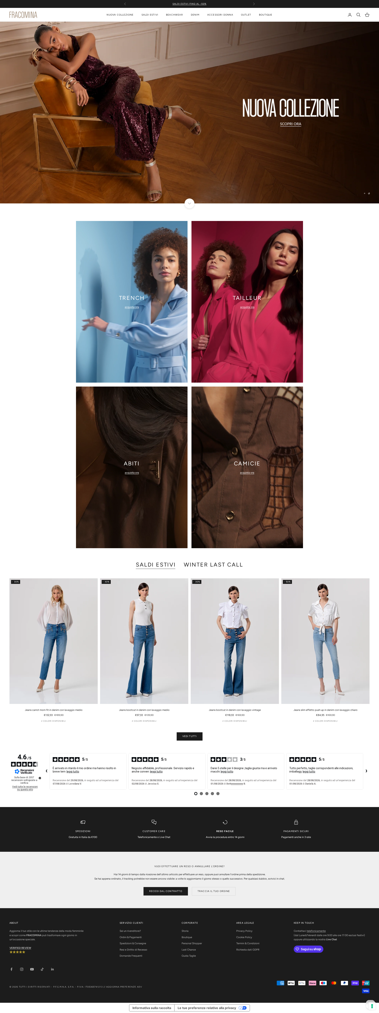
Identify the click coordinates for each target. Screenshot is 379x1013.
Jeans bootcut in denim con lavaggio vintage (235, 709)
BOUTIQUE (265, 14)
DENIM (195, 14)
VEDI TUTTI (189, 736)
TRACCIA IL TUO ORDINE (214, 891)
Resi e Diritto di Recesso (133, 949)
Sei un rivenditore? (130, 930)
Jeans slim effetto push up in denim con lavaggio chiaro (325, 709)
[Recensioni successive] (366, 771)
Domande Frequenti (131, 955)
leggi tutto (73, 771)
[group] (189, 112)
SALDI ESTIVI (150, 14)
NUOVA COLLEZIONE (120, 14)
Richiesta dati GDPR (247, 949)
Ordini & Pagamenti (131, 937)
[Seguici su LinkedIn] (52, 969)
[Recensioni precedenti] (46, 771)
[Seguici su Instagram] (22, 969)
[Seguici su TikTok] (42, 969)
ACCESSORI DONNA (220, 14)
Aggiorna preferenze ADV (124, 987)
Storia (185, 930)
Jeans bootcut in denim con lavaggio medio (144, 709)
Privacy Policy (244, 930)
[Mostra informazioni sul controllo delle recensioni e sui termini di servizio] (39, 778)
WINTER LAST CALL (213, 564)
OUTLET (246, 14)
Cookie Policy (244, 937)
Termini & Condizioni (247, 943)
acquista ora (132, 307)
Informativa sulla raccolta (151, 1008)
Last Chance (189, 949)
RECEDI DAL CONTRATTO (165, 891)
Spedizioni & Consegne (133, 943)
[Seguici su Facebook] (11, 969)
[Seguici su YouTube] (32, 969)
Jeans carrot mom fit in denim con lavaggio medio (54, 709)
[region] (189, 112)
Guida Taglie (189, 955)
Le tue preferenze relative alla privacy (207, 1008)
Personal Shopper (192, 943)
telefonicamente (316, 930)
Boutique (187, 937)
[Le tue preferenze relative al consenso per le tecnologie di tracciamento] (372, 1006)
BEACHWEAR (174, 14)
